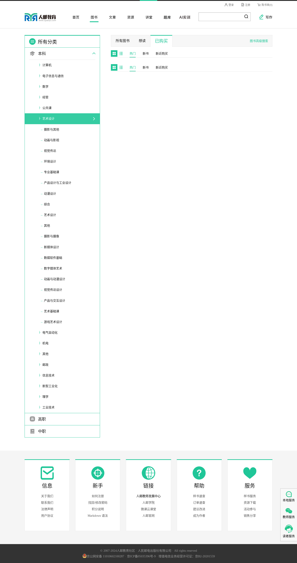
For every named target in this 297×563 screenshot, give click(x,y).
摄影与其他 (51, 129)
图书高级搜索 (259, 41)
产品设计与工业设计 (57, 182)
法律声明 (47, 509)
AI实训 (184, 17)
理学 (45, 396)
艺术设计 (48, 118)
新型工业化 (50, 386)
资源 (129, 17)
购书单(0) (266, 5)
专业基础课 (51, 172)
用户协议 (47, 515)
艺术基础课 (51, 311)
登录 (231, 5)
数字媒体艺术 (53, 268)
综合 (47, 204)
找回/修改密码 (97, 502)
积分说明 (98, 509)
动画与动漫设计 (54, 279)
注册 (247, 5)
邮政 (45, 364)
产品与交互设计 (54, 300)
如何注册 (98, 496)
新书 (146, 53)
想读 (142, 41)
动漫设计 (50, 193)
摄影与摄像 (51, 236)
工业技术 (48, 407)
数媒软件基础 (53, 257)
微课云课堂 (148, 509)
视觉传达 (50, 150)
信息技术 (48, 375)
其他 (47, 225)
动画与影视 (51, 140)
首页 (74, 17)
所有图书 (123, 41)
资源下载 (250, 502)
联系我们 (47, 502)
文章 (111, 17)
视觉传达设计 (53, 289)
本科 (41, 54)
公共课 (47, 108)
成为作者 (199, 515)
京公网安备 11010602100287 (105, 556)
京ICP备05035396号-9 (141, 556)
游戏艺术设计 (53, 322)
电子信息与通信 (53, 76)
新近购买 (162, 53)
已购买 (161, 41)
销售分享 (250, 515)
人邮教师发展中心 (148, 496)
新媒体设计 (51, 247)
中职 (41, 431)
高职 (41, 419)
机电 (45, 343)
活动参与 (250, 509)
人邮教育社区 (44, 20)
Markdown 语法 (98, 515)
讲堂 (147, 17)
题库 (166, 17)
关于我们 (47, 496)
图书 (92, 17)
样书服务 (250, 496)
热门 (133, 53)
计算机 (47, 65)
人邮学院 (148, 502)
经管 (45, 97)
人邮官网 (148, 515)
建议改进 (199, 509)
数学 (45, 86)
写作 (267, 17)
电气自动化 (50, 332)
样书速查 (199, 496)
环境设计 (50, 161)
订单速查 (199, 502)
